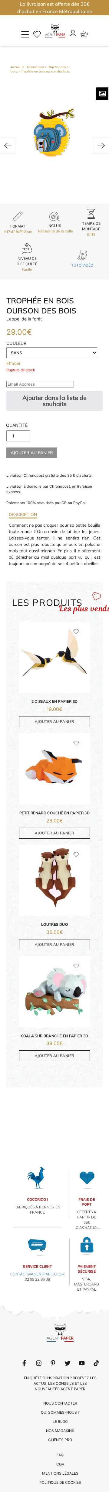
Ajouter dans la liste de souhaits (54, 401)
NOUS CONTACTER (60, 1403)
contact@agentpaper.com (37, 1274)
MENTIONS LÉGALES (60, 1473)
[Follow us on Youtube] (82, 1363)
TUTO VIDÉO (82, 265)
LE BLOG (60, 1421)
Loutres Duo (54, 924)
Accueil (16, 67)
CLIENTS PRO (60, 1439)
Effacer (13, 363)
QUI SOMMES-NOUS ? (60, 1412)
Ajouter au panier (32, 452)
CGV (60, 1464)
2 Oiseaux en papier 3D (54, 701)
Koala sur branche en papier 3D (54, 1036)
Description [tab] (23, 514)
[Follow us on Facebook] (24, 1363)
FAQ (60, 1455)
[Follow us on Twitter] (67, 1363)
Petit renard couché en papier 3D (54, 813)
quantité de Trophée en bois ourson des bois (17, 426)
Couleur (16, 343)
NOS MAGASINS (60, 1430)
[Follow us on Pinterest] (53, 1363)
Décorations (34, 67)
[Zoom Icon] (102, 93)
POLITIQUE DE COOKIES (60, 1482)
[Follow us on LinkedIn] (39, 1363)
